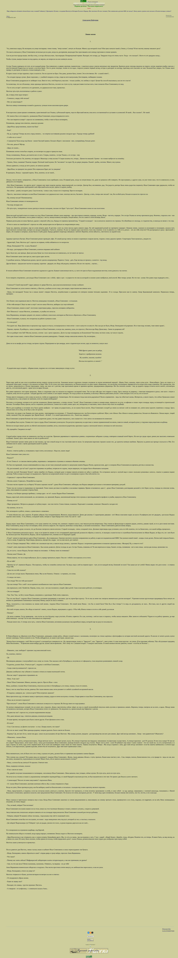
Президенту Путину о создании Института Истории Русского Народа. (67, 11)
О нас (81, 4)
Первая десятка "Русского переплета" (89, 6)
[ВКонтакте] (88, 932)
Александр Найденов (90, 20)
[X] (92, 932)
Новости (86, 4)
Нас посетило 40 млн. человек (98, 11)
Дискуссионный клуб (96, 4)
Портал (74, 4)
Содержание (78, 4)
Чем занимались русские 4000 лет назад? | (121, 11)
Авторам (83, 4)
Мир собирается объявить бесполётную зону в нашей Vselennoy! (26, 11)
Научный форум (102, 4)
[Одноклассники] (90, 932)
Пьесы (8, 16)
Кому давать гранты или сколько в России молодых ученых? (152, 11)
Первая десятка (90, 4)
